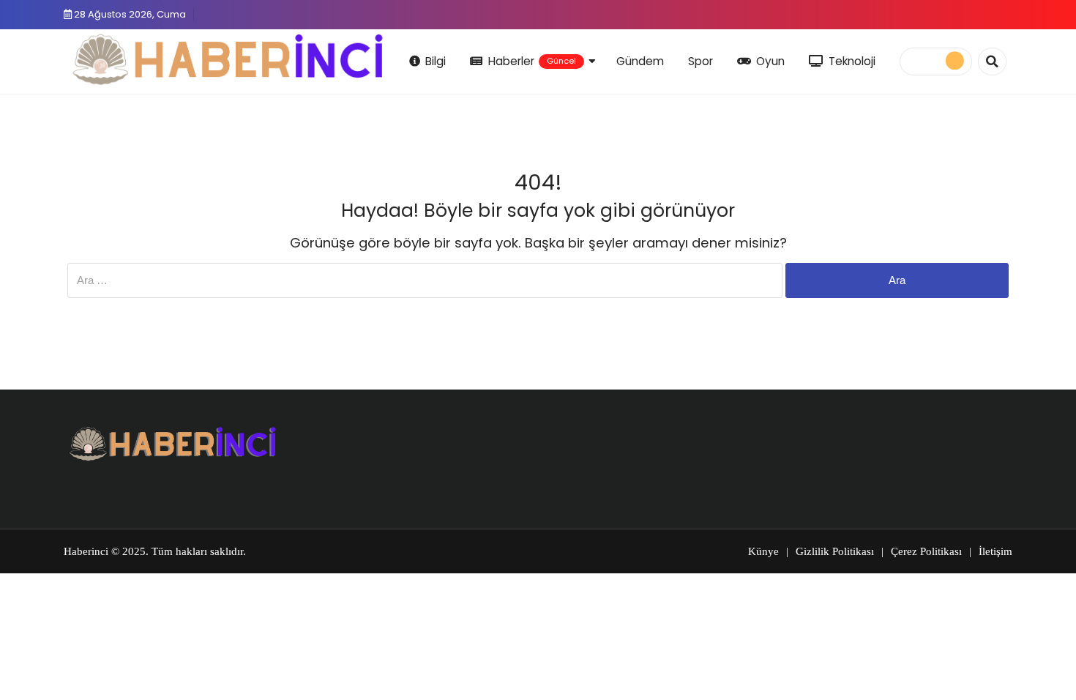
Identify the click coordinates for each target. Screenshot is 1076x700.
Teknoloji (852, 61)
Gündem (640, 61)
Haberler (532, 61)
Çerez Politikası (926, 551)
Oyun (770, 61)
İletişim (995, 551)
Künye (763, 551)
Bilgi (435, 61)
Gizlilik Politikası (835, 551)
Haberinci (86, 551)
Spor (700, 61)
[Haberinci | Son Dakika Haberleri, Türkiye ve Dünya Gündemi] (229, 59)
